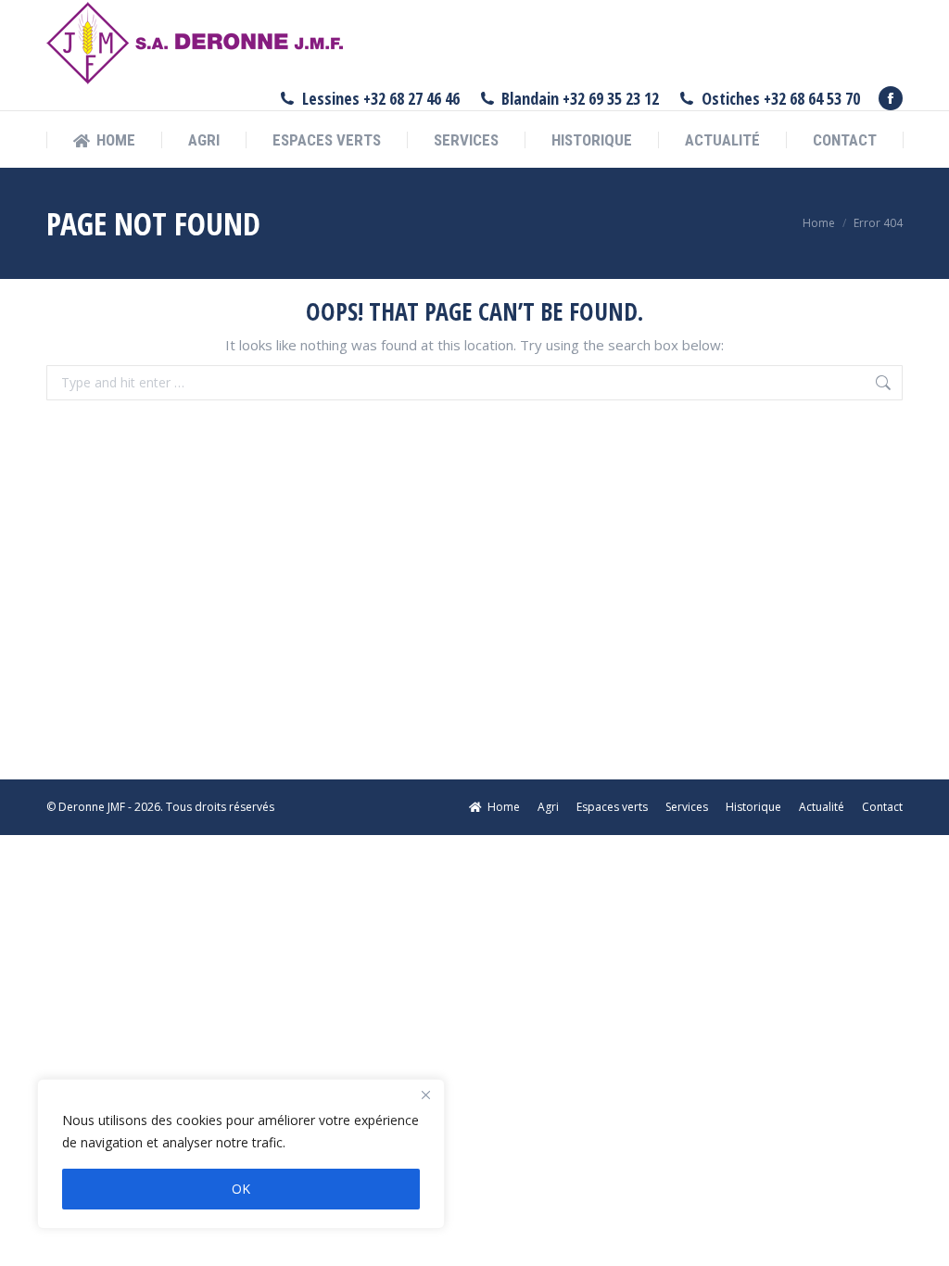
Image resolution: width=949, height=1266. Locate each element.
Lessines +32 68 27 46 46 (381, 98)
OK (241, 1188)
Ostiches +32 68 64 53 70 (781, 98)
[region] (241, 1154)
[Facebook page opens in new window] (891, 98)
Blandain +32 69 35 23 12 (580, 98)
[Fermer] (425, 1094)
